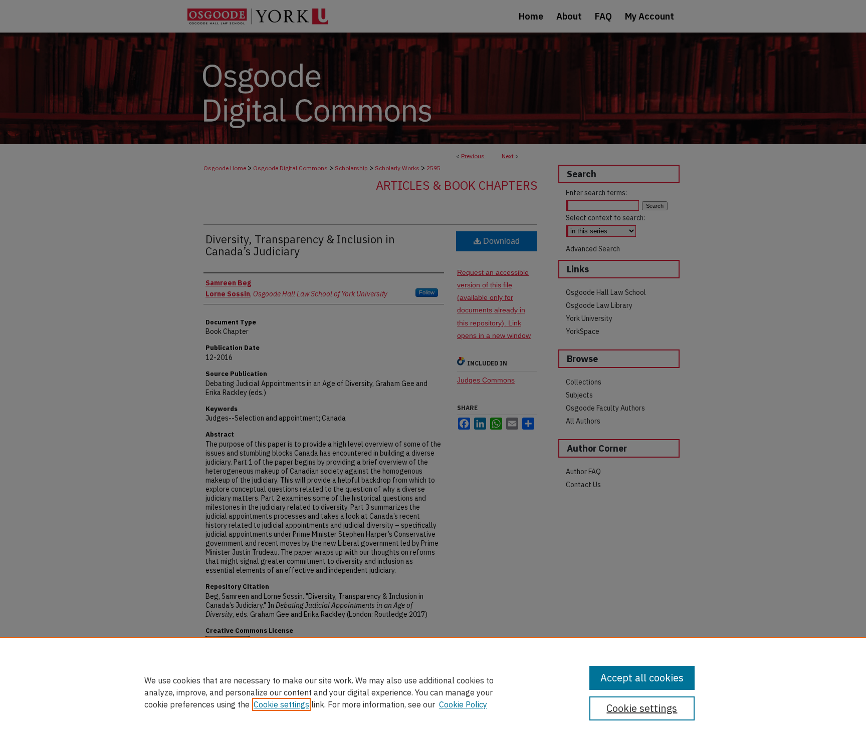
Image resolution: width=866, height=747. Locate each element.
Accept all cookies (642, 677)
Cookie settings (281, 704)
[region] (433, 692)
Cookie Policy (463, 704)
